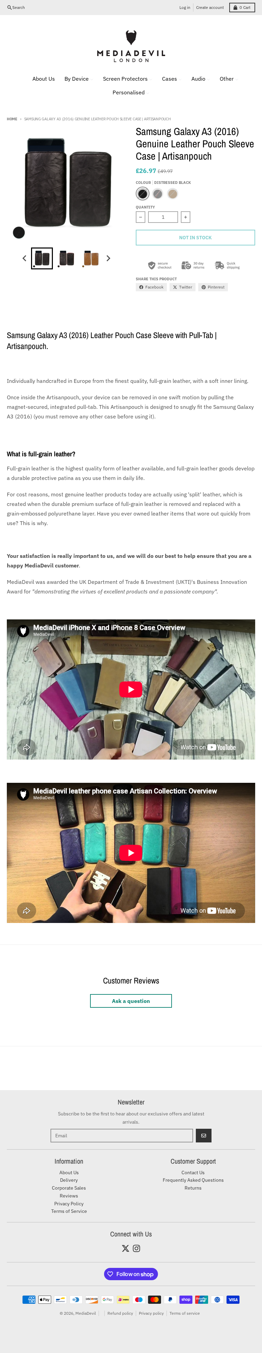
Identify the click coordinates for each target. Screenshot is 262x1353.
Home (12, 119)
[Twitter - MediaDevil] (125, 1248)
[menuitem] (39, 78)
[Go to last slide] (25, 258)
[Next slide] (108, 258)
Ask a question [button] (131, 1000)
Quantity (145, 207)
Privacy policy (151, 1313)
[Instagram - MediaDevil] (136, 1248)
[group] (42, 258)
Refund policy (120, 1313)
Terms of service (185, 1313)
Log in (184, 7)
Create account (210, 7)
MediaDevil (85, 1313)
